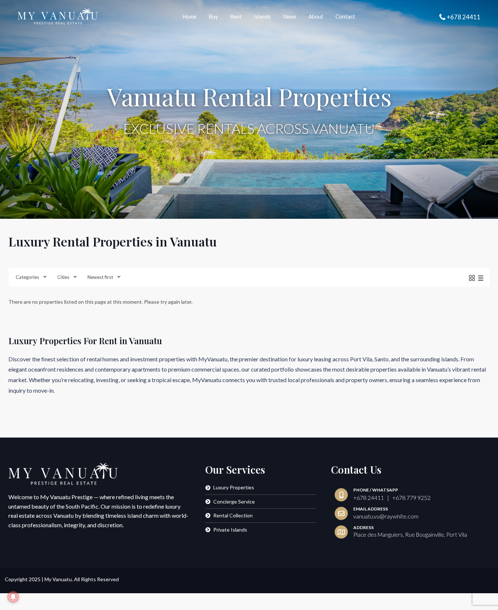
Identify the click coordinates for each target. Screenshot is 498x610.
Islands (262, 16)
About (315, 16)
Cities (63, 277)
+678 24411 (464, 17)
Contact (345, 16)
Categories (27, 277)
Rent (236, 16)
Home (189, 16)
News (289, 16)
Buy (213, 16)
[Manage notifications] (13, 597)
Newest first (100, 277)
